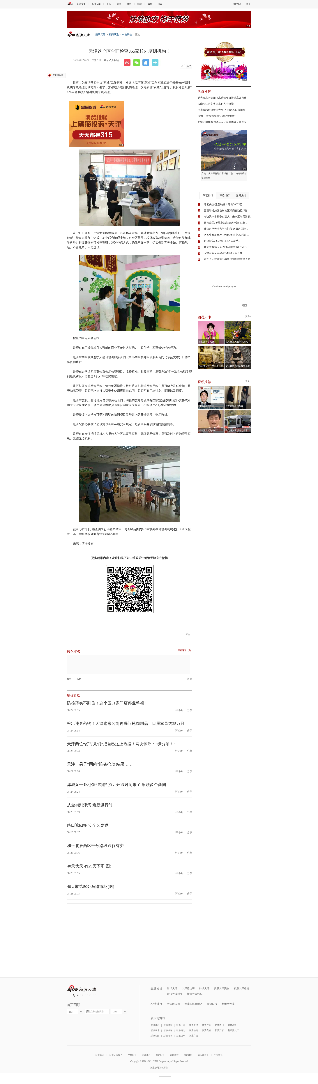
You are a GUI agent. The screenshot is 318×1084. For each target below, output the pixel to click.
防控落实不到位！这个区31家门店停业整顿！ (107, 703)
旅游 (119, 4)
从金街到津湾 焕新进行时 (90, 805)
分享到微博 (57, 75)
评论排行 (224, 195)
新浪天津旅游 (241, 988)
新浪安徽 (206, 1030)
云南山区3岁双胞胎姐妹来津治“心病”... (226, 222)
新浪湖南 (167, 1030)
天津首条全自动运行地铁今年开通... (224, 253)
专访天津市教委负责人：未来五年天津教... (228, 216)
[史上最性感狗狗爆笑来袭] (238, 347)
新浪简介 (99, 1055)
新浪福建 (232, 1025)
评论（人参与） (112, 60)
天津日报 (212, 1003)
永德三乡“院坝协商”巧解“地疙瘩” (217, 116)
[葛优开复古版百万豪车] (238, 411)
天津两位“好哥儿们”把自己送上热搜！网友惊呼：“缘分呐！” (121, 744)
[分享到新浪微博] (128, 62)
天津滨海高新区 (193, 1003)
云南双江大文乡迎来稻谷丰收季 (216, 103)
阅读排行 (208, 195)
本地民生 (127, 34)
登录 (69, 678)
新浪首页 (81, 4)
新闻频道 (114, 34)
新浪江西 (155, 1035)
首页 (71, 1011)
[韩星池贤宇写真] (211, 322)
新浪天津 (96, 4)
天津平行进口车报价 (218, 173)
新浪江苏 (219, 1030)
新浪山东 (180, 1035)
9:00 (115, 1011)
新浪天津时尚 (175, 994)
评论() (179, 710)
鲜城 (139, 4)
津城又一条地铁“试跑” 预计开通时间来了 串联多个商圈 (116, 784)
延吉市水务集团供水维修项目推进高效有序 (222, 97)
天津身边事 (188, 988)
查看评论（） (185, 650)
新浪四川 (219, 1025)
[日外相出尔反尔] (211, 387)
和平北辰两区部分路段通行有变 (95, 845)
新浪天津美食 (221, 988)
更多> (248, 316)
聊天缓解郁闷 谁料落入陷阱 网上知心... (226, 247)
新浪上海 (180, 1025)
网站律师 (188, 1055)
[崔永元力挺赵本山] (211, 411)
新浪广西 (193, 1035)
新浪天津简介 (116, 1055)
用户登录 (237, 4)
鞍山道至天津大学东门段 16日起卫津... (226, 228)
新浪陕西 (193, 1030)
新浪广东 (206, 1025)
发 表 (189, 679)
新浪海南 (167, 1035)
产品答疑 (218, 1055)
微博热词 (241, 195)
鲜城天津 (204, 988)
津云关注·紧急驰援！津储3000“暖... (224, 204)
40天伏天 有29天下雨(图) (89, 866)
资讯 (108, 4)
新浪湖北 (155, 1030)
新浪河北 (180, 1030)
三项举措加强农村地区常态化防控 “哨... (226, 210)
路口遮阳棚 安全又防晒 (88, 825)
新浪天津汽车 (194, 994)
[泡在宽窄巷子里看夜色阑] (211, 347)
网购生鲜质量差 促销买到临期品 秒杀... (226, 234)
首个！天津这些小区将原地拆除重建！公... (228, 259)
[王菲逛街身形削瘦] (238, 387)
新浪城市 (155, 1025)
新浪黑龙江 (233, 1030)
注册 (248, 4)
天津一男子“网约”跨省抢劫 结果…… (99, 764)
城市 (129, 4)
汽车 (160, 4)
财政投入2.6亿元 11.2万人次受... (222, 241)
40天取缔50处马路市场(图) (90, 886)
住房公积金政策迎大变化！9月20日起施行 (221, 110)
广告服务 (132, 1055)
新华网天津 (228, 1003)
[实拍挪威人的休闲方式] (238, 322)
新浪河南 (167, 1025)
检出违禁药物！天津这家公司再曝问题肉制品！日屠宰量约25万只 (125, 723)
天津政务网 (173, 1003)
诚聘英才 (174, 1055)
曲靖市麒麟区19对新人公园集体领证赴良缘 (222, 122)
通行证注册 (203, 1055)
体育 (150, 4)
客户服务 (160, 1055)
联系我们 (146, 1055)
